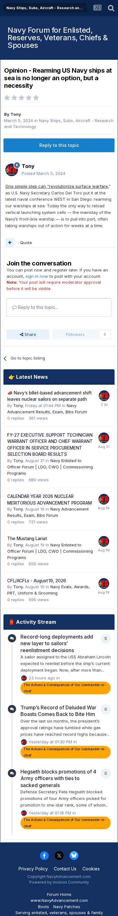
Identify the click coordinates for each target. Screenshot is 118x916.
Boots (43, 906)
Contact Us (65, 868)
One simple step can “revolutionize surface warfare (56, 186)
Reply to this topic (59, 145)
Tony (15, 114)
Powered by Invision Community (59, 882)
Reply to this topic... (37, 307)
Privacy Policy (33, 868)
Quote (26, 242)
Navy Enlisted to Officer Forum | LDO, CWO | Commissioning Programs (50, 467)
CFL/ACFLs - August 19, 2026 (36, 580)
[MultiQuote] (9, 242)
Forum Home (59, 894)
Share (29, 334)
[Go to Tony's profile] (11, 170)
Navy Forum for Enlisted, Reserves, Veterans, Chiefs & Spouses (58, 37)
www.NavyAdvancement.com (59, 900)
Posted (43, 173)
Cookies (91, 868)
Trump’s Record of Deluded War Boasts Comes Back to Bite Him (58, 711)
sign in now (36, 276)
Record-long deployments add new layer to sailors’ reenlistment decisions (56, 643)
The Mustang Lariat (27, 538)
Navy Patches (66, 906)
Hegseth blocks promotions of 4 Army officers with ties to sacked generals (58, 778)
